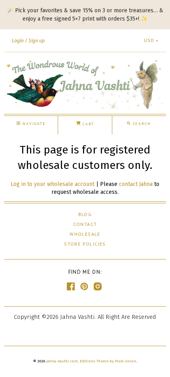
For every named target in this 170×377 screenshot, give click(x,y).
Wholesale (85, 234)
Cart (87, 124)
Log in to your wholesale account (52, 184)
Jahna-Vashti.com (62, 361)
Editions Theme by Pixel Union (108, 361)
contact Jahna (136, 184)
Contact (85, 224)
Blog (85, 214)
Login (18, 41)
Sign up (36, 41)
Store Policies (85, 244)
